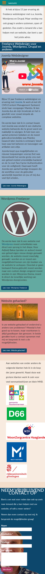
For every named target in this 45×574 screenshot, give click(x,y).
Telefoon (5, 542)
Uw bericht (6, 551)
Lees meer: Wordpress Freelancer (15, 288)
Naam (4, 526)
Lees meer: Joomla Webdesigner (14, 186)
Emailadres (7, 534)
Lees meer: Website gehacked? (14, 350)
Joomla (18, 102)
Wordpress (7, 244)
